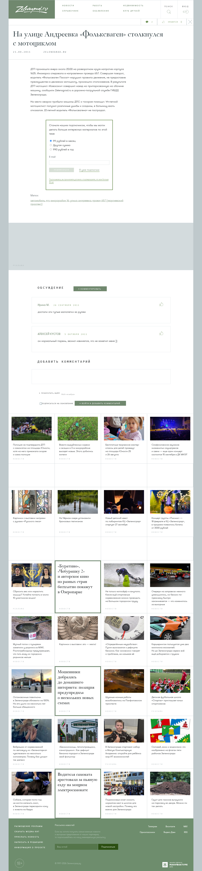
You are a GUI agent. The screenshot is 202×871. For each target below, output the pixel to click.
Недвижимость (133, 5)
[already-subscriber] (89, 170)
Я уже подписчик (89, 170)
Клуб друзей (131, 11)
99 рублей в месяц (64, 141)
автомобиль (37, 200)
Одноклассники (147, 832)
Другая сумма (61, 145)
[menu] (101, 8)
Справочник (70, 11)
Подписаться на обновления (57, 404)
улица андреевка (80, 200)
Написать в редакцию (28, 842)
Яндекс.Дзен (169, 832)
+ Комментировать (89, 289)
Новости (68, 5)
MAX (186, 826)
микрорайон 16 (60, 200)
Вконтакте (170, 826)
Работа (97, 5)
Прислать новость (26, 837)
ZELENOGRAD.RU (55, 52)
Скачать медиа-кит (26, 831)
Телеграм (152, 826)
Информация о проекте (30, 847)
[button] (61, 170)
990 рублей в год (63, 149)
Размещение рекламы (28, 826)
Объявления (101, 11)
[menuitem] (70, 5)
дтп (48, 200)
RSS (186, 832)
